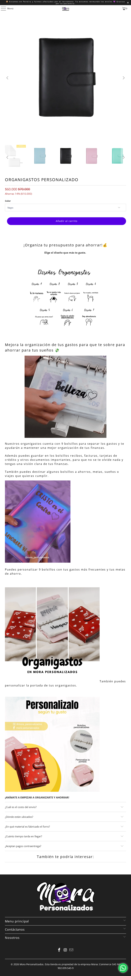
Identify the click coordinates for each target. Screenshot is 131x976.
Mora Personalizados (31, 964)
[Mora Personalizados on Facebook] (59, 950)
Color (8, 200)
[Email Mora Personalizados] (71, 950)
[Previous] (7, 78)
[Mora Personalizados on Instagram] (65, 950)
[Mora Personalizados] (65, 8)
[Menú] (1, 8)
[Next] (123, 78)
